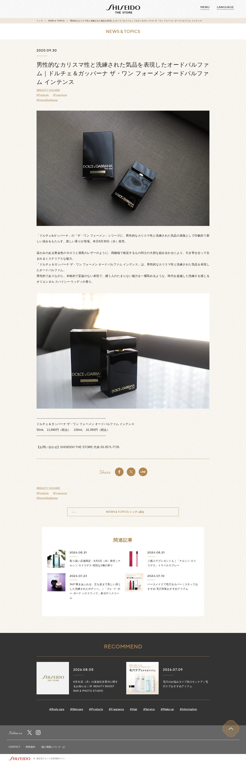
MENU (204, 7)
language (225, 7)
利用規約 (30, 747)
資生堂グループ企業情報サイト (50, 758)
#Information (188, 709)
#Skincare (76, 709)
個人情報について (51, 747)
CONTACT (14, 747)
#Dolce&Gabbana (47, 100)
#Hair (133, 709)
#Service (149, 709)
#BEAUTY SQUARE (48, 90)
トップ (40, 21)
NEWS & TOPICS (56, 21)
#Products (43, 95)
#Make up (167, 709)
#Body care (56, 709)
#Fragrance (60, 95)
